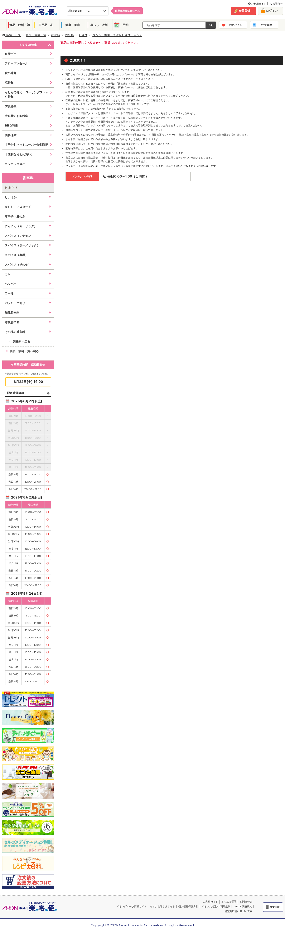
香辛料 (69, 35)
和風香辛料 (12, 313)
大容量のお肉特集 (16, 116)
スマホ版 (275, 907)
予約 (126, 25)
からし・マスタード (18, 207)
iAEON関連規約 (243, 906)
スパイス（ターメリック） (22, 245)
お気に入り (236, 25)
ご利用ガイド (258, 3)
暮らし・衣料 (99, 25)
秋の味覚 (10, 73)
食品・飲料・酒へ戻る (24, 351)
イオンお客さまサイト (162, 906)
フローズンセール (16, 63)
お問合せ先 (246, 901)
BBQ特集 (11, 125)
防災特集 (10, 106)
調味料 (55, 35)
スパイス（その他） (18, 264)
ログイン (272, 11)
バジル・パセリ (15, 303)
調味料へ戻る (21, 341)
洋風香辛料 (12, 322)
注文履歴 (266, 25)
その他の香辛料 (15, 332)
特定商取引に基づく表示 (238, 911)
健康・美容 (72, 25)
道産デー (10, 54)
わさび (83, 35)
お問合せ (277, 3)
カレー (9, 274)
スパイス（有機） (16, 255)
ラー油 (9, 293)
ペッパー (10, 284)
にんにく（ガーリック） (21, 226)
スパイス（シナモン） (19, 236)
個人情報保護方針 (188, 906)
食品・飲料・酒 (19, 25)
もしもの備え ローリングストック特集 (27, 94)
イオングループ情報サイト (132, 906)
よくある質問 (228, 901)
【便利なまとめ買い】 (19, 154)
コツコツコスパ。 (16, 164)
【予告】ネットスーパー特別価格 (27, 145)
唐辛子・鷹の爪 (15, 216)
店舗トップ (13, 35)
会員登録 (244, 11)
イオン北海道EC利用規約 (216, 906)
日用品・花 (46, 25)
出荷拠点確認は (127, 10)
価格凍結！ (12, 135)
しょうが (10, 197)
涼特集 (9, 82)
